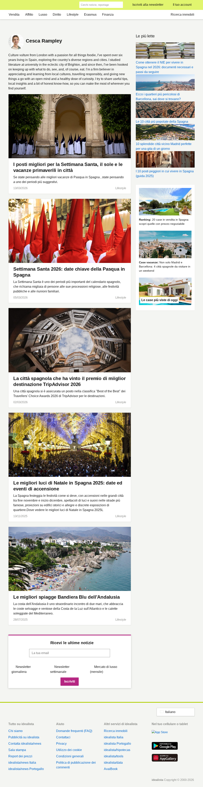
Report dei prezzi (20, 756)
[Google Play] (165, 746)
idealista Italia (113, 737)
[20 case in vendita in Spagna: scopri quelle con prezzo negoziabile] (165, 202)
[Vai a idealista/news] (13, 5)
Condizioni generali (70, 756)
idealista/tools (113, 756)
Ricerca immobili (182, 14)
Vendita (14, 14)
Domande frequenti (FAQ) (74, 731)
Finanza (108, 14)
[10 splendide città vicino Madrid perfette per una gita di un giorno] (165, 133)
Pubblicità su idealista (23, 737)
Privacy (61, 743)
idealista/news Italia (22, 762)
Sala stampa (17, 750)
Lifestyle (73, 14)
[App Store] (165, 734)
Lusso (43, 14)
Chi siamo (15, 731)
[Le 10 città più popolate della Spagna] (165, 110)
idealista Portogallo (117, 743)
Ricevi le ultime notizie (72, 643)
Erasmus (90, 14)
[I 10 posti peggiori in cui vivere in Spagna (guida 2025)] (165, 160)
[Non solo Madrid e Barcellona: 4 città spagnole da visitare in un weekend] (165, 245)
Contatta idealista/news (24, 743)
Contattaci (63, 737)
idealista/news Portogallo (26, 769)
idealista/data (113, 762)
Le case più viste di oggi (159, 300)
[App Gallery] (165, 758)
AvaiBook (111, 769)
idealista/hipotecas (117, 750)
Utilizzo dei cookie (69, 750)
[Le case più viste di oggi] (165, 292)
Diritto (57, 14)
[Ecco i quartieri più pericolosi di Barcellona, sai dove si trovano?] (165, 83)
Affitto (29, 14)
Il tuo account (182, 4)
